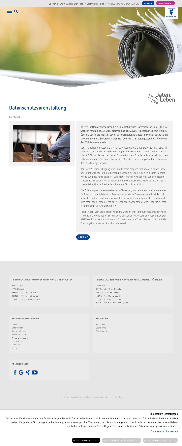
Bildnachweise (101, 331)
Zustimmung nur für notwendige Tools (121, 440)
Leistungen (16, 344)
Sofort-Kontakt (165, 3)
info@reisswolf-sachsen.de (31, 299)
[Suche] (16, 12)
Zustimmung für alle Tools (86, 440)
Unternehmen (17, 327)
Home (14, 324)
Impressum (100, 324)
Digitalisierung (17, 341)
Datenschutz (101, 327)
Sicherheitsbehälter (20, 334)
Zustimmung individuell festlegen (160, 440)
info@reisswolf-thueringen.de (116, 302)
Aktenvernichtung (19, 331)
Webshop (148, 3)
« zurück (83, 237)
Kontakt (15, 348)
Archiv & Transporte (20, 338)
